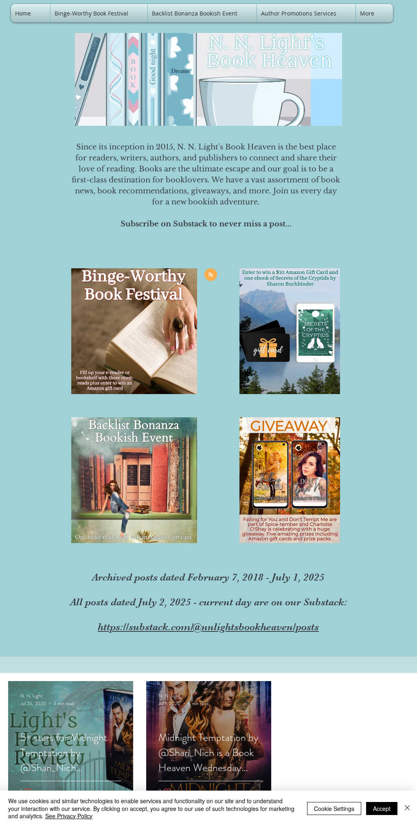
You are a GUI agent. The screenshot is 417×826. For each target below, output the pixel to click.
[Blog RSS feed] (210, 275)
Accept (382, 808)
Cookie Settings (334, 808)
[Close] (407, 808)
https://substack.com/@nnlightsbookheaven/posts (208, 627)
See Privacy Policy (68, 816)
